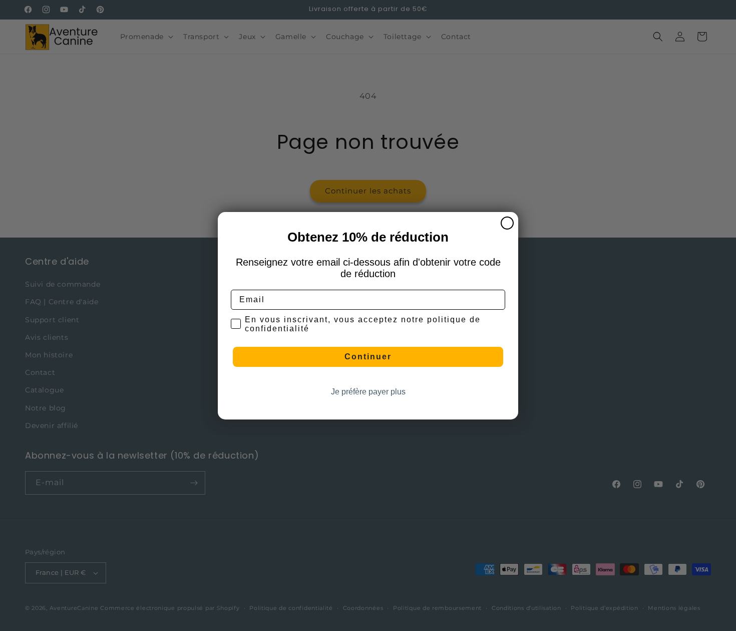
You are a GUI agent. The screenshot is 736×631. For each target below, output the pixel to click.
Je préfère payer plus (368, 391)
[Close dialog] (507, 223)
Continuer (368, 356)
